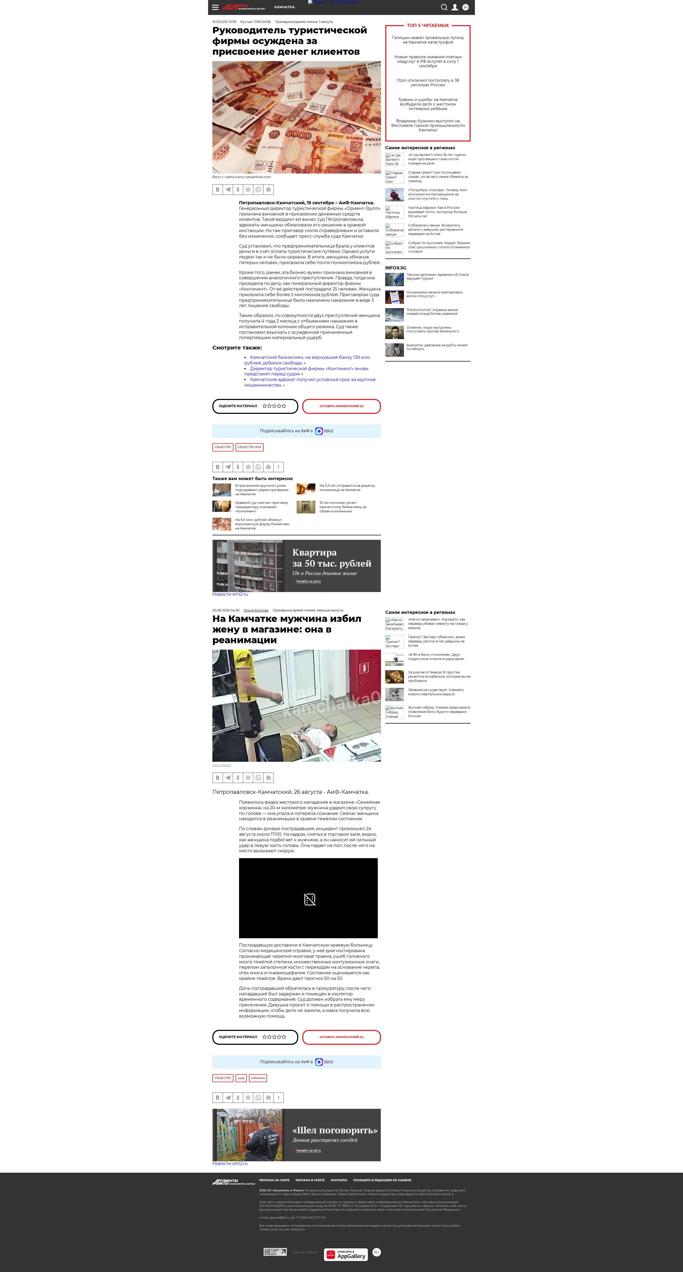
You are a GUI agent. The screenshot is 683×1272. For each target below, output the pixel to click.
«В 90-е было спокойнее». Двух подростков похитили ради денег (436, 657)
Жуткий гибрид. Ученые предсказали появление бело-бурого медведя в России (439, 711)
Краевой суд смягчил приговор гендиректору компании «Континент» (261, 507)
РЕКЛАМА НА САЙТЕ (274, 1180)
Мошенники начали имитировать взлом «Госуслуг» (435, 294)
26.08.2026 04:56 (225, 610)
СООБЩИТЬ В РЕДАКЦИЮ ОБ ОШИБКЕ (382, 1180)
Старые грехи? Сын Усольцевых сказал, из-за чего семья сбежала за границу (438, 176)
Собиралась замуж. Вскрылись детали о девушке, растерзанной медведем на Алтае (435, 229)
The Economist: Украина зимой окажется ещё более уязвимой (432, 312)
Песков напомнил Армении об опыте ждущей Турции (438, 276)
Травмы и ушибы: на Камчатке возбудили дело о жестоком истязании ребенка (428, 104)
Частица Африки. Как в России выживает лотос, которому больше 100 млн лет (437, 212)
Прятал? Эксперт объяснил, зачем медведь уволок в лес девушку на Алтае (436, 641)
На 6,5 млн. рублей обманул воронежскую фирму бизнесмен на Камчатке (262, 524)
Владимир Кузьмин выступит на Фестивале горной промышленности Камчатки (428, 125)
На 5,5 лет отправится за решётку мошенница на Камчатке (347, 488)
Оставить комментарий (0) (342, 406)
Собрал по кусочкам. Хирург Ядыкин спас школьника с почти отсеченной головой (439, 247)
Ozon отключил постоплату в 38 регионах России (428, 82)
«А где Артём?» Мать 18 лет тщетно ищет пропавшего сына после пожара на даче (437, 159)
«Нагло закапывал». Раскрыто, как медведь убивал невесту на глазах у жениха (438, 623)
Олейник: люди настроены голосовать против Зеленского (433, 329)
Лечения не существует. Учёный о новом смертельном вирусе (436, 692)
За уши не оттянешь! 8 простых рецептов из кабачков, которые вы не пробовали (439, 676)
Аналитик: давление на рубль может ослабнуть (437, 347)
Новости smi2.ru (230, 594)
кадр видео (221, 765)
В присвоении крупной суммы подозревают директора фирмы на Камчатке (261, 490)
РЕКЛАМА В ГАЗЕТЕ (310, 1180)
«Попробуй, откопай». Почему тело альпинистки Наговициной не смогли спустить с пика (437, 194)
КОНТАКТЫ (339, 1180)
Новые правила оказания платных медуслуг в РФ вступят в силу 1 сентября (428, 61)
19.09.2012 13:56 (224, 22)
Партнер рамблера (305, 1252)
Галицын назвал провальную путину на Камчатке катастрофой (428, 40)
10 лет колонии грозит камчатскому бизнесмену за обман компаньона (343, 507)
